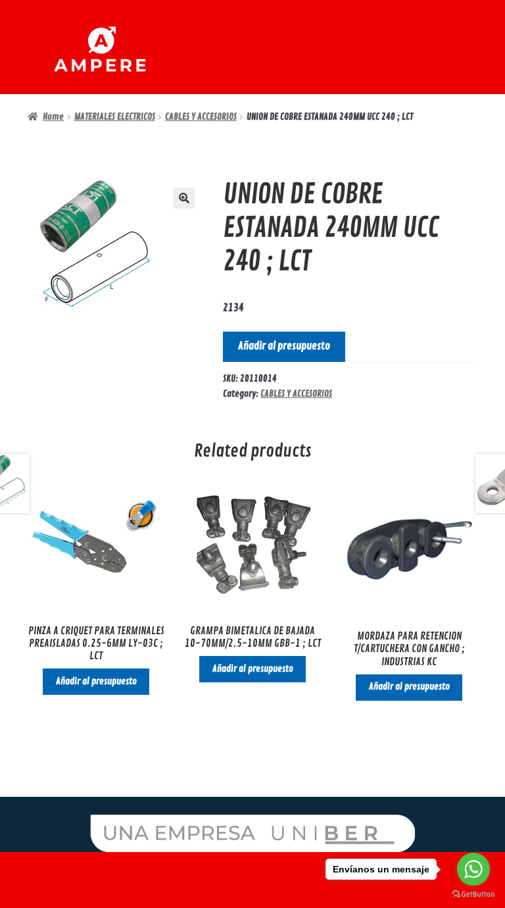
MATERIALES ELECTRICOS (114, 116)
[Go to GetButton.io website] (473, 894)
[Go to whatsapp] (473, 869)
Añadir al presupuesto (284, 346)
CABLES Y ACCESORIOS (201, 116)
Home (53, 116)
